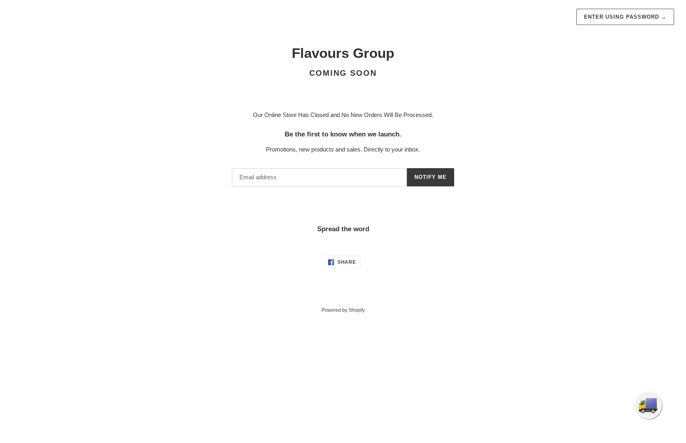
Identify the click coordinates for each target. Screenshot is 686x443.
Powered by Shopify (343, 310)
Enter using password (625, 17)
